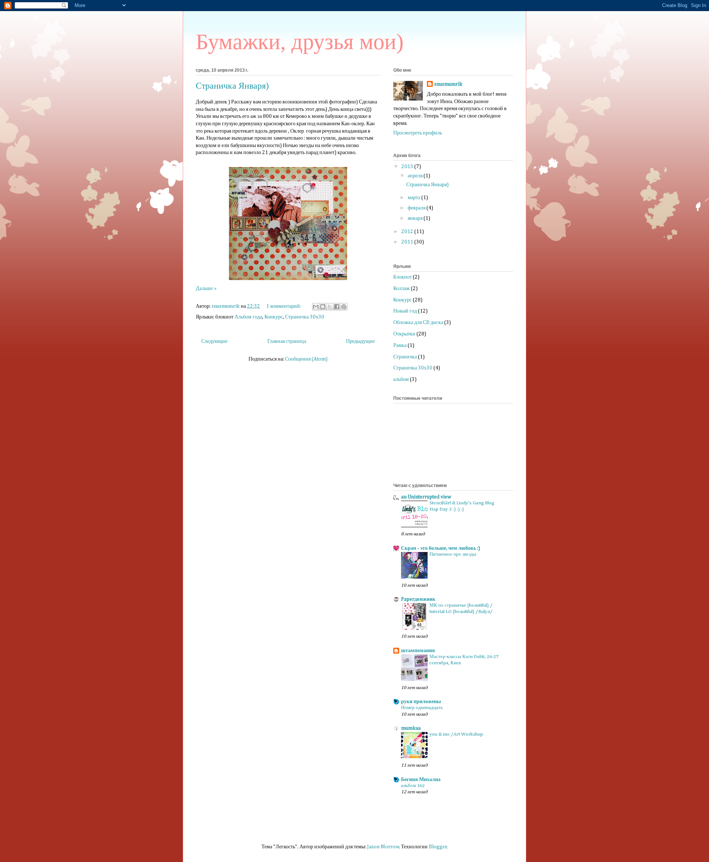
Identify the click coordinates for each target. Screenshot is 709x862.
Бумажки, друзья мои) (300, 42)
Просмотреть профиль (417, 133)
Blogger (438, 846)
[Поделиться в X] (329, 306)
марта (414, 197)
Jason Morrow (383, 846)
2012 (407, 231)
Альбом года (248, 317)
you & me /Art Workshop (456, 734)
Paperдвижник (418, 599)
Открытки (404, 334)
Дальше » (206, 288)
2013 (407, 166)
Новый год (405, 311)
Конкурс (273, 317)
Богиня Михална (421, 779)
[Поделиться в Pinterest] (343, 306)
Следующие (214, 341)
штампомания (418, 650)
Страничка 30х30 (304, 317)
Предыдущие (360, 341)
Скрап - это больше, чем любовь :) (440, 548)
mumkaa (411, 728)
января (416, 218)
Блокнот (402, 277)
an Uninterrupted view (426, 497)
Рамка (400, 345)
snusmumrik (448, 84)
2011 (407, 242)
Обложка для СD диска (418, 322)
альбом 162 (413, 785)
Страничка (405, 357)
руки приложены (421, 701)
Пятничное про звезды (452, 554)
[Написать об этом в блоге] (322, 306)
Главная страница (286, 341)
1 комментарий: (284, 306)
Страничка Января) (232, 86)
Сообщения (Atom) (306, 359)
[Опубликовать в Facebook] (336, 306)
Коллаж (401, 288)
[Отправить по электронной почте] (315, 306)
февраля (417, 208)
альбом (401, 379)
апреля (416, 175)
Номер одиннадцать (422, 707)
